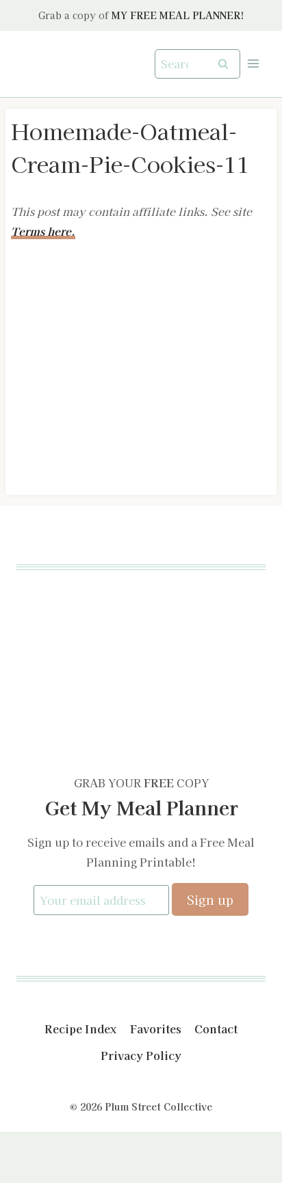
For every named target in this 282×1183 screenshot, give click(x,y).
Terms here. (43, 231)
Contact (216, 1028)
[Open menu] (253, 63)
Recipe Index (80, 1028)
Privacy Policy (141, 1055)
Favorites (155, 1028)
